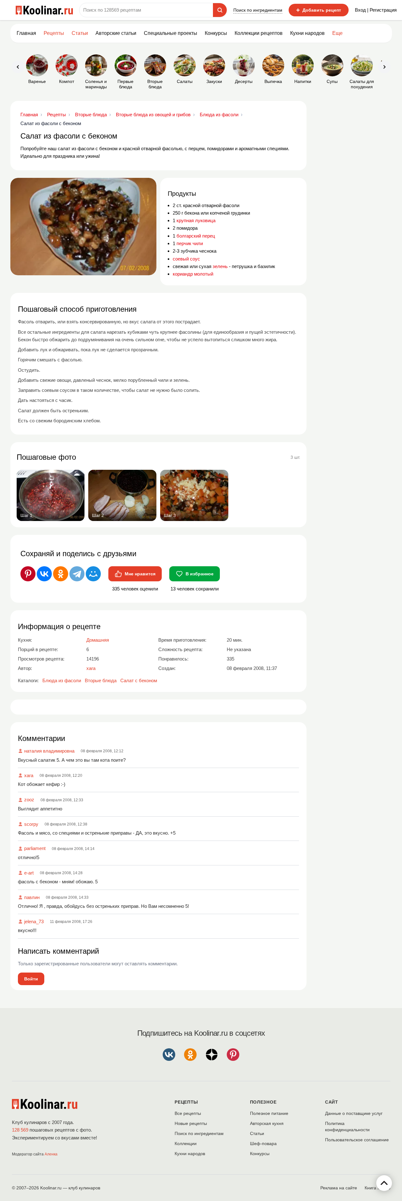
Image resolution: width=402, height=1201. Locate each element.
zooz (29, 799)
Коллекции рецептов (259, 33)
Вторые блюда (101, 680)
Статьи (257, 1133)
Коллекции (186, 1143)
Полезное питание (269, 1113)
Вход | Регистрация (376, 10)
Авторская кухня (267, 1123)
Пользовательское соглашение (357, 1139)
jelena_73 (34, 921)
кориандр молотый (193, 274)
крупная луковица (196, 220)
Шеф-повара (263, 1143)
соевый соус (186, 258)
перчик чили (190, 243)
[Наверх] (384, 1183)
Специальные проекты (170, 33)
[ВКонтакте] (44, 573)
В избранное (200, 573)
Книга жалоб (377, 1187)
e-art (29, 872)
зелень (220, 266)
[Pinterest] (27, 573)
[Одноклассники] (60, 573)
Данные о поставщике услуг (354, 1113)
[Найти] (220, 10)
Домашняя (97, 640)
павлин (32, 897)
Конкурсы (216, 33)
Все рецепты (188, 1113)
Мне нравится (140, 573)
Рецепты (54, 33)
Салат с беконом (138, 680)
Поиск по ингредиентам (257, 10)
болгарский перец (196, 236)
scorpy (31, 824)
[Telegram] (76, 573)
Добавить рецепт (318, 10)
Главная (26, 33)
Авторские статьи (115, 33)
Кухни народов (307, 33)
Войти (31, 978)
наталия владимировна (49, 751)
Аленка (51, 1154)
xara (28, 775)
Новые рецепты (191, 1123)
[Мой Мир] (93, 573)
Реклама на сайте (338, 1187)
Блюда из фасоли (61, 680)
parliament (35, 848)
